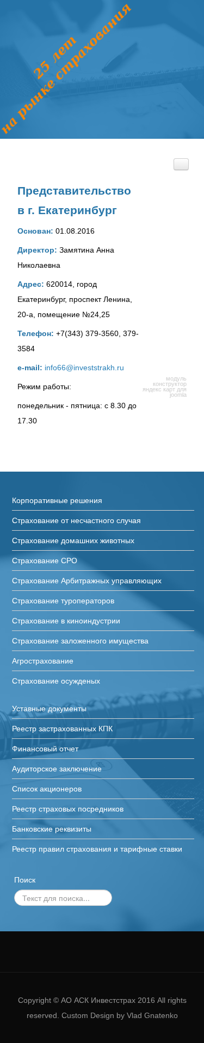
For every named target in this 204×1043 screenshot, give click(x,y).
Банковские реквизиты (51, 829)
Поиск (24, 879)
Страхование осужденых (56, 681)
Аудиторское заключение (57, 768)
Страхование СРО (44, 560)
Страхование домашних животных (73, 540)
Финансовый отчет (45, 748)
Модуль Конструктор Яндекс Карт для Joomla (165, 386)
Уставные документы (49, 708)
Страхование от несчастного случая (76, 520)
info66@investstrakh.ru (84, 367)
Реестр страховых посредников (67, 808)
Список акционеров (47, 788)
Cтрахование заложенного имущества (80, 640)
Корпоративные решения (57, 500)
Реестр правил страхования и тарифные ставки (97, 849)
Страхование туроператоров (63, 600)
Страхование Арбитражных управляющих (87, 580)
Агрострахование (42, 660)
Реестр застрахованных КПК (62, 728)
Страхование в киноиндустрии (66, 620)
